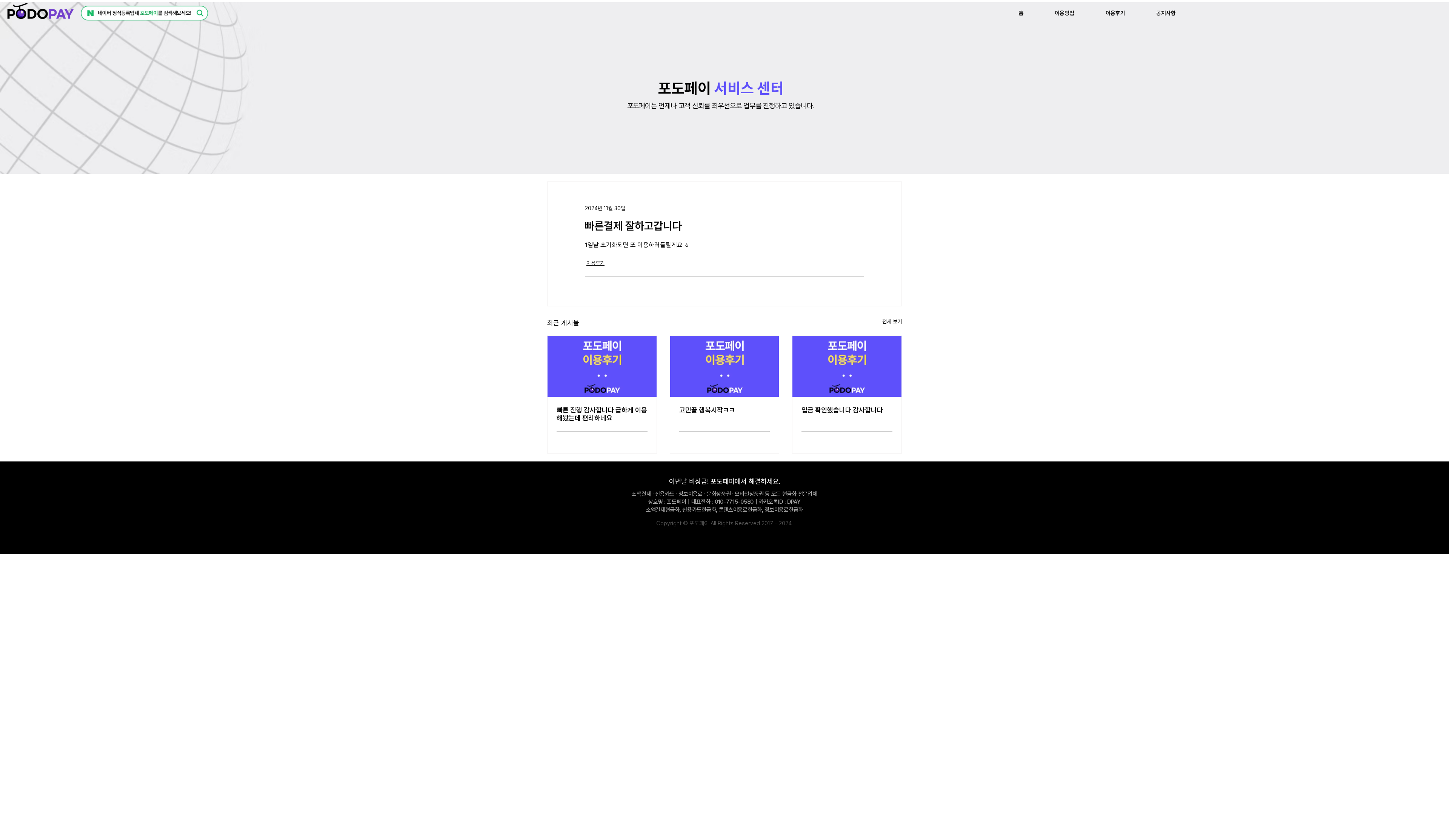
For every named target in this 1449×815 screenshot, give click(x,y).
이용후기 (595, 263)
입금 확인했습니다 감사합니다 (842, 410)
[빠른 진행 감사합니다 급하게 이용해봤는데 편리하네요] (602, 366)
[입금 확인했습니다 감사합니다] (846, 366)
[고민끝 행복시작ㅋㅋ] (724, 366)
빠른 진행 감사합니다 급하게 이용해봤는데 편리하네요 (602, 414)
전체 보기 (892, 321)
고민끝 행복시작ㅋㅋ (707, 410)
